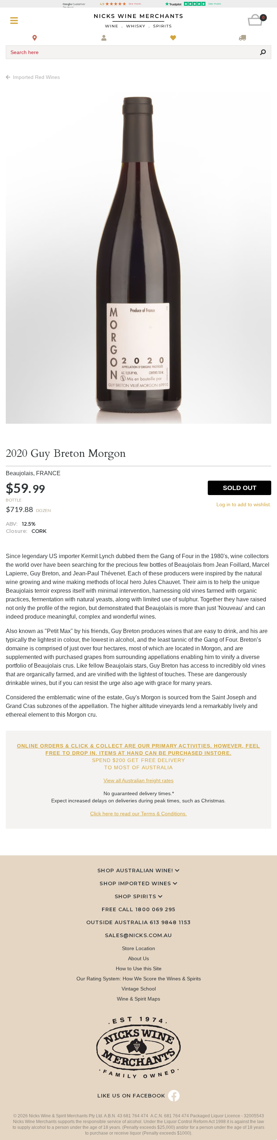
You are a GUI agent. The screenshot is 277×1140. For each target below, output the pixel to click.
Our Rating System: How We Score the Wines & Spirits (138, 978)
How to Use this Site (139, 968)
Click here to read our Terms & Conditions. (138, 813)
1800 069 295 (155, 909)
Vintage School (139, 989)
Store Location (138, 948)
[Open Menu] (28, 20)
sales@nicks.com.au (138, 935)
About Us (138, 958)
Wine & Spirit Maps (138, 999)
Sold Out (239, 487)
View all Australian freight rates (138, 780)
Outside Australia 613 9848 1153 (138, 922)
